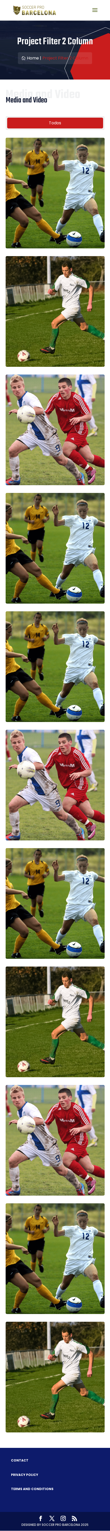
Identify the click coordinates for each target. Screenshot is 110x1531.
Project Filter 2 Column (65, 58)
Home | (34, 58)
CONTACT (19, 1460)
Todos (55, 123)
